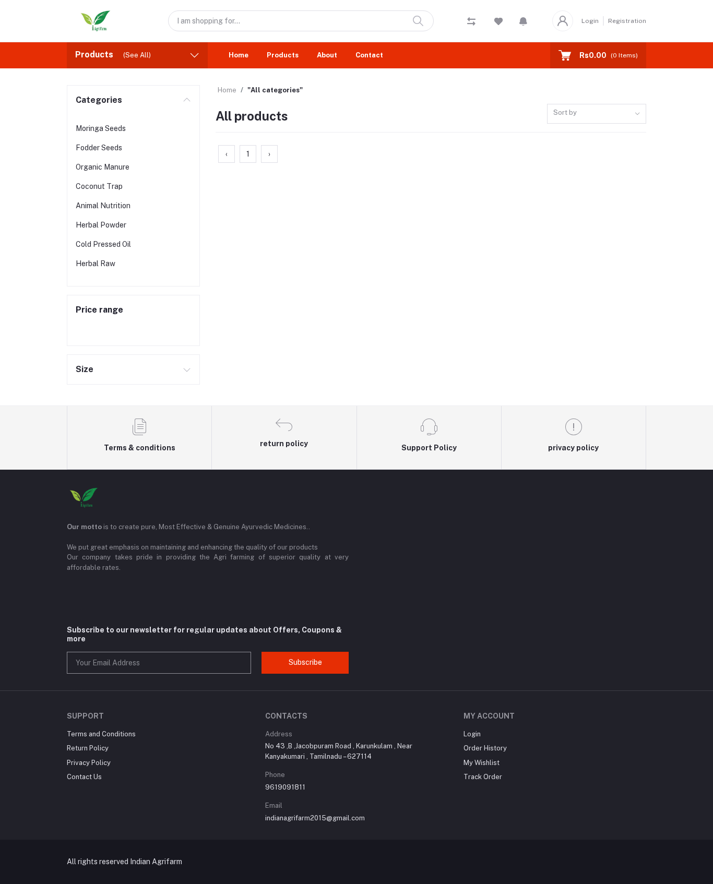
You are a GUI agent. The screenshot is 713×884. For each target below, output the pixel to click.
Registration (627, 21)
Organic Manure (102, 167)
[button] (523, 21)
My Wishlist (482, 763)
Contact (369, 55)
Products (283, 55)
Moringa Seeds (101, 128)
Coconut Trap (99, 186)
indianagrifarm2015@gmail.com (315, 818)
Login (590, 21)
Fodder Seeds (99, 148)
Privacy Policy (89, 763)
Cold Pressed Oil (103, 244)
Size (84, 369)
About (327, 55)
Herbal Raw (95, 263)
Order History (485, 748)
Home (238, 55)
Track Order (483, 777)
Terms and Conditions (101, 734)
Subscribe (305, 662)
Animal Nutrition (103, 205)
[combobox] (596, 114)
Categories (99, 100)
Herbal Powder (101, 225)
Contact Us (84, 777)
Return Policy (88, 748)
